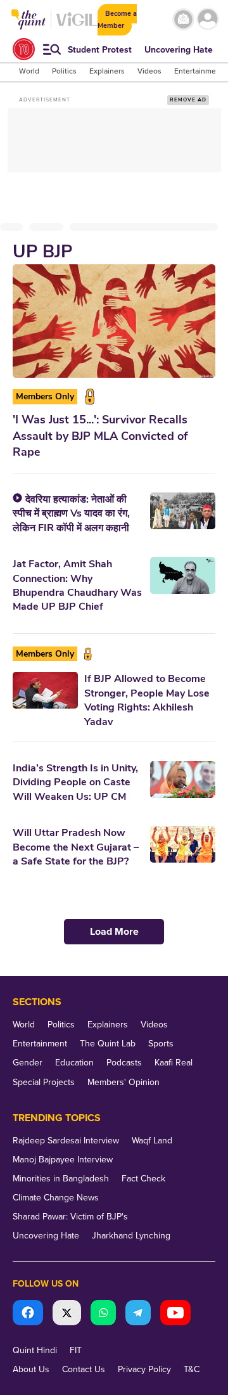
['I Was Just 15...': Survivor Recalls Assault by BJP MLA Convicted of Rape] (114, 321)
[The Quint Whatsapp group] (103, 1314)
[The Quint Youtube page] (175, 1314)
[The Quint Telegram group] (138, 1314)
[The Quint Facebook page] (28, 1314)
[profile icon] (207, 19)
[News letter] (183, 19)
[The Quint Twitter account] (67, 1314)
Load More (114, 931)
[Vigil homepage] (77, 26)
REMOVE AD (188, 99)
